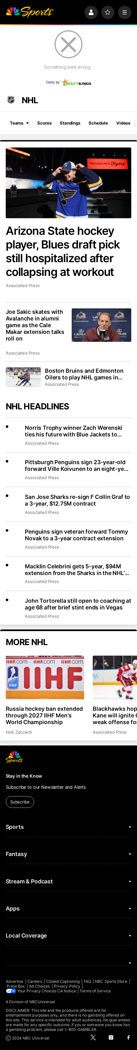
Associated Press (23, 285)
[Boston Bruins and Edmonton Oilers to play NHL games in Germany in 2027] (23, 377)
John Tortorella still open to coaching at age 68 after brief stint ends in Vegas (78, 604)
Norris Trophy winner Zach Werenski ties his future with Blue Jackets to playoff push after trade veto (73, 431)
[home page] (30, 12)
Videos (123, 123)
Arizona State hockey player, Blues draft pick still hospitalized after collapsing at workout (63, 251)
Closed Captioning (63, 981)
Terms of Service (95, 991)
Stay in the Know (24, 776)
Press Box (16, 986)
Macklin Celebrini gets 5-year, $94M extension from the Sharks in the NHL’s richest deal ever (76, 569)
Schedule (98, 123)
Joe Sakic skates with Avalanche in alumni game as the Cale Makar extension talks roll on (35, 325)
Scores (44, 123)
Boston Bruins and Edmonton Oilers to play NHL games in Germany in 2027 (84, 374)
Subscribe (20, 801)
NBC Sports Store (111, 981)
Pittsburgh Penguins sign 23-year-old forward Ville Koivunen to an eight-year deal (77, 465)
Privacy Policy (67, 986)
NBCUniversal (42, 1001)
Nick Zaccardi (19, 732)
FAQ (87, 981)
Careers (34, 981)
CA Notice (66, 991)
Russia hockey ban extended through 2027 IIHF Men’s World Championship (44, 715)
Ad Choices (39, 986)
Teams (16, 123)
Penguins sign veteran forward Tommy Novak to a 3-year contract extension (76, 535)
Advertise (15, 981)
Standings (70, 123)
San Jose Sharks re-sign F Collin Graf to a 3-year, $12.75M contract (77, 500)
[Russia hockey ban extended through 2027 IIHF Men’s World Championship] (45, 678)
